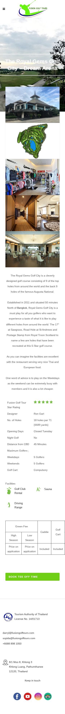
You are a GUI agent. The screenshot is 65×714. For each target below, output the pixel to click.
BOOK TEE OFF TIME (23, 576)
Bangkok (22, 307)
